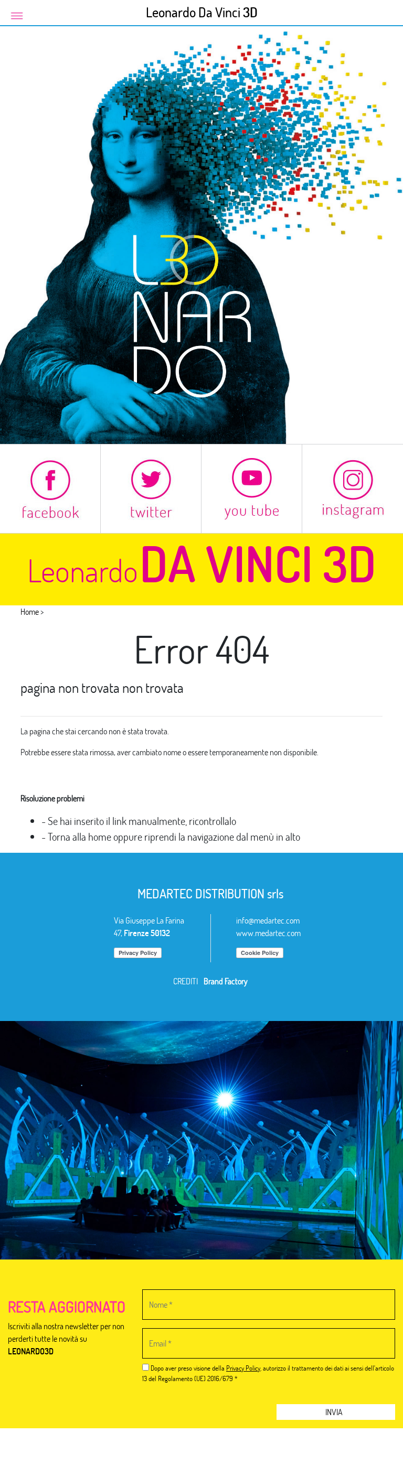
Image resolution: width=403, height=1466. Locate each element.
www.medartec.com (268, 932)
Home (29, 611)
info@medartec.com (268, 920)
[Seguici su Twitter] (150, 489)
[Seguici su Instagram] (352, 489)
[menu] (17, 14)
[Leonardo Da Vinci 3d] (201, 233)
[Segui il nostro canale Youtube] (251, 489)
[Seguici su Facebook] (50, 489)
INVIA (334, 1411)
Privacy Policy (243, 1368)
